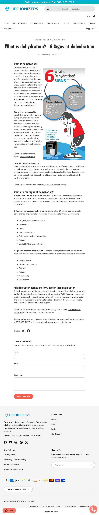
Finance (92, 23)
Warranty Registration (13, 469)
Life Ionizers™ (14, 501)
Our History (56, 434)
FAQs (53, 429)
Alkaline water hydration (24, 319)
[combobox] (69, 9)
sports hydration (27, 156)
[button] (93, 16)
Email (16, 363)
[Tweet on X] (23, 331)
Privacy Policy (10, 454)
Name (16, 352)
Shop (53, 424)
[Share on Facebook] (28, 331)
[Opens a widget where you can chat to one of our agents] (9, 511)
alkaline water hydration (49, 184)
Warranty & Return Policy (15, 459)
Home (6, 23)
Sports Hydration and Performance (49, 40)
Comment (18, 375)
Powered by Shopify (27, 501)
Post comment (23, 396)
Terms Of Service (11, 464)
